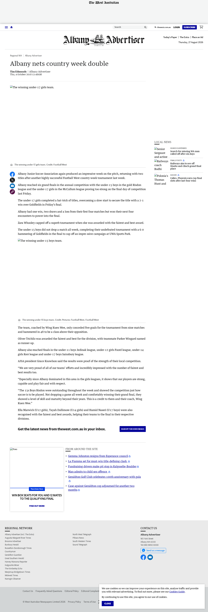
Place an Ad (197, 37)
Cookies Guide (177, 591)
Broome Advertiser (13, 541)
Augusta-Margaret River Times (18, 538)
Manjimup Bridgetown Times (17, 572)
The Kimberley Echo (13, 568)
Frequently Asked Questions (49, 591)
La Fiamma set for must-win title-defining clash (97, 461)
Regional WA (16, 55)
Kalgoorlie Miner (12, 565)
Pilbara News (78, 538)
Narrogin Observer (13, 579)
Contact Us (28, 591)
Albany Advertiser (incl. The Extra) (19, 534)
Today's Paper (170, 37)
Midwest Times (11, 575)
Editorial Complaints (90, 591)
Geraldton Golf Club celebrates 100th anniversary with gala (104, 476)
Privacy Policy (74, 601)
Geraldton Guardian (13, 555)
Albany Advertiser (33, 55)
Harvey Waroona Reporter (16, 561)
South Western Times (82, 541)
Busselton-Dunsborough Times (18, 548)
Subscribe (189, 27)
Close (107, 603)
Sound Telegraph (80, 544)
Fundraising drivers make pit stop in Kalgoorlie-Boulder (102, 466)
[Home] (11, 27)
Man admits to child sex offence (88, 471)
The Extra (184, 37)
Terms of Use (90, 601)
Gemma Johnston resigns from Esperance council (98, 456)
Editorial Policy (72, 591)
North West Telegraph (82, 534)
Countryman (10, 551)
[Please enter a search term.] (145, 27)
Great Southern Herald (14, 558)
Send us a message (155, 550)
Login (176, 27)
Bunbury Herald (12, 544)
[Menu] (6, 27)
